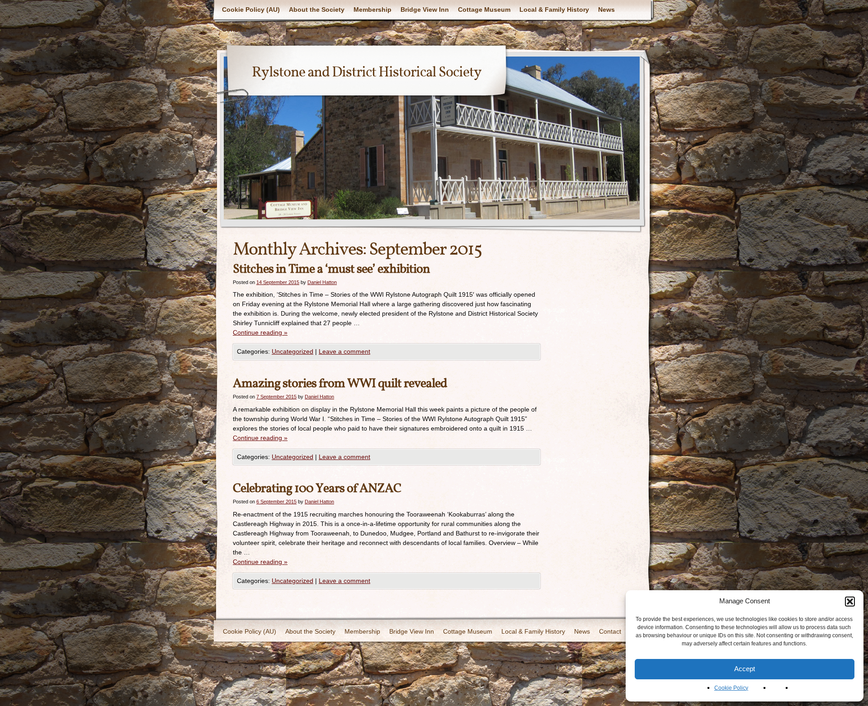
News (606, 9)
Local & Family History (554, 9)
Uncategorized (292, 351)
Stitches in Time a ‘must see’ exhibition (331, 269)
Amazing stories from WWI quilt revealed (340, 384)
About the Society (316, 9)
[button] (849, 601)
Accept (744, 669)
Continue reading (260, 332)
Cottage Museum (484, 9)
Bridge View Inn (425, 9)
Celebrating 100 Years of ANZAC (317, 489)
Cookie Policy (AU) (251, 9)
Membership (373, 9)
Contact (234, 29)
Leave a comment (344, 351)
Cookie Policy (731, 688)
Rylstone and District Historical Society (366, 73)
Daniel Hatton (322, 282)
